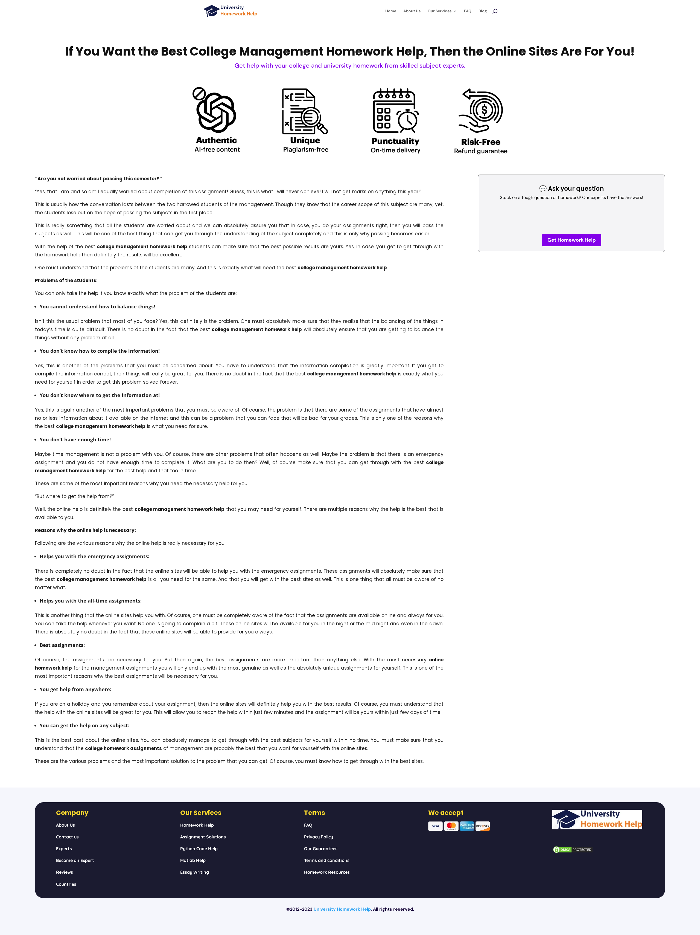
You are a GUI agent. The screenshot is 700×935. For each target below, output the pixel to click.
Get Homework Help (571, 240)
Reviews (64, 872)
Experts (64, 848)
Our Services (439, 11)
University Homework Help (342, 909)
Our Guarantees (320, 848)
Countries (66, 884)
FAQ (467, 11)
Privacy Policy (318, 837)
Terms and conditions (326, 860)
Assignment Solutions (203, 837)
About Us (412, 11)
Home (390, 11)
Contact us (67, 837)
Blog (483, 11)
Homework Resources (327, 872)
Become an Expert (75, 860)
